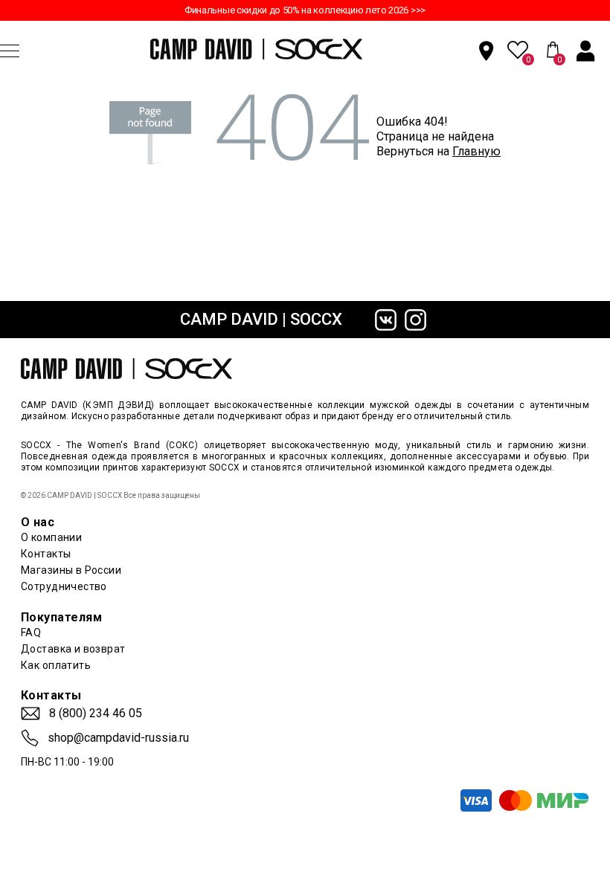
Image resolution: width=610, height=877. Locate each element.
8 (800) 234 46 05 (95, 713)
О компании (51, 537)
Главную (476, 151)
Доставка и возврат (73, 649)
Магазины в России (71, 570)
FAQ (31, 632)
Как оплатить (56, 665)
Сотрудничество (64, 586)
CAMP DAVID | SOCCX (261, 319)
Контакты (46, 554)
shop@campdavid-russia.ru (118, 738)
